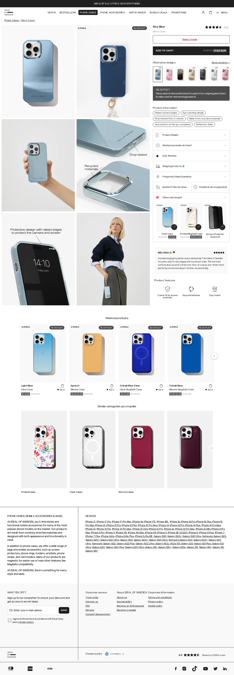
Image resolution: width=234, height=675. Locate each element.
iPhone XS (121, 532)
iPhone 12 (169, 529)
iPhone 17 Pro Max (121, 521)
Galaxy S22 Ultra (145, 543)
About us (122, 597)
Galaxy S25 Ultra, (109, 540)
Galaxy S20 (98, 547)
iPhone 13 (91, 529)
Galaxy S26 (160, 536)
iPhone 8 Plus (206, 532)
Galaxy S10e (179, 547)
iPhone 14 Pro (176, 525)
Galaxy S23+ (200, 540)
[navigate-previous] (214, 356)
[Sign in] (203, 12)
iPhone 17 (91, 521)
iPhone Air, (138, 521)
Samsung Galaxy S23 (180, 540)
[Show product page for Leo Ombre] (180, 74)
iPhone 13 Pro (104, 529)
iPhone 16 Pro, (188, 521)
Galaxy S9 (192, 547)
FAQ (88, 606)
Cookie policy (155, 606)
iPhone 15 (100, 525)
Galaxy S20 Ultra (134, 547)
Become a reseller (126, 610)
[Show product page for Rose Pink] (225, 74)
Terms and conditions (160, 597)
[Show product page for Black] (202, 74)
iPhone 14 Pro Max (211, 525)
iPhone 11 (110, 532)
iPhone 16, (175, 521)
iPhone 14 (164, 525)
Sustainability (124, 601)
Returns (90, 610)
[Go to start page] (8, 12)
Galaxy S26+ (174, 536)
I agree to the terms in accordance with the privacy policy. (38, 620)
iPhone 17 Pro (104, 521)
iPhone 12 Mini (203, 529)
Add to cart (191, 50)
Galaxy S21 (187, 543)
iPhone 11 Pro (98, 532)
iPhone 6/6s (107, 536)
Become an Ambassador (130, 606)
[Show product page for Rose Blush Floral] (169, 74)
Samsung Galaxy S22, (104, 543)
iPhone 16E (162, 521)
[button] (203, 655)
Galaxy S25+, (93, 540)
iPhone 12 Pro (156, 529)
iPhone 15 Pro (113, 525)
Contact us (92, 601)
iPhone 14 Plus (193, 525)
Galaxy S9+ (205, 547)
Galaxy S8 (218, 547)
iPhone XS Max (136, 532)
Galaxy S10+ (164, 547)
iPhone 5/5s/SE (143, 536)
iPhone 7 (219, 532)
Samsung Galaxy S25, (214, 536)
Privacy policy (155, 601)
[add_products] (174, 227)
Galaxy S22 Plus (126, 543)
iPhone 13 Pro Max (121, 529)
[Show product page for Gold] (191, 74)
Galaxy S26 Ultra (191, 536)
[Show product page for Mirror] (214, 74)
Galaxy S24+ (141, 540)
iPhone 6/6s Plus (125, 536)
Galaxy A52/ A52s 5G (167, 543)
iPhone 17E (150, 521)
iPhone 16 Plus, (204, 521)
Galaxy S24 (126, 540)
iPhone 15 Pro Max (148, 525)
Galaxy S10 (150, 547)
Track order (92, 597)
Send (64, 610)
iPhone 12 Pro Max (185, 529)
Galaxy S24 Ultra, (158, 540)
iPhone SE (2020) (178, 532)
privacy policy (26, 622)
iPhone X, (162, 532)
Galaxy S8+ (92, 551)
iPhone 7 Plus (93, 536)
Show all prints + (221, 62)
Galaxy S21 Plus (202, 543)
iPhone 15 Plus (129, 525)
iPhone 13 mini (140, 529)
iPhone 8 (193, 532)
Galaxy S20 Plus (115, 547)
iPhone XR (150, 532)
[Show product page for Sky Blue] (158, 74)
